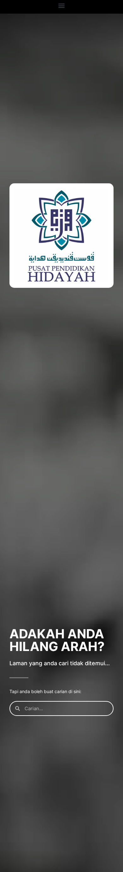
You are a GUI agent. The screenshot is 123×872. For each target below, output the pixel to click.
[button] (61, 5)
